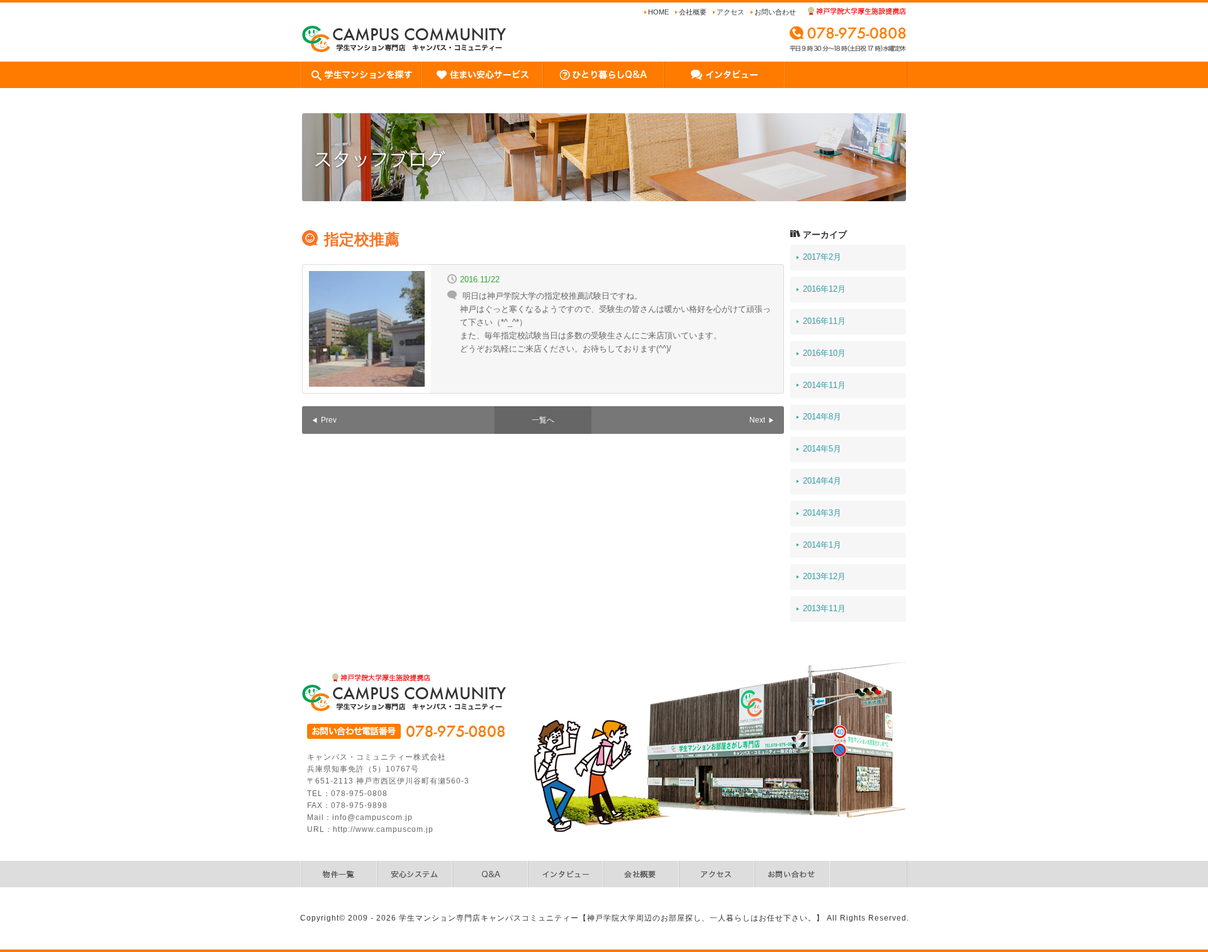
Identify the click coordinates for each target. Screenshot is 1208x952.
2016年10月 (824, 353)
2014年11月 (824, 385)
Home (658, 12)
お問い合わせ (775, 12)
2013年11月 (824, 608)
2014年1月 (822, 545)
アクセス (730, 12)
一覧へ (543, 420)
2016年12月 (824, 289)
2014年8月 (822, 416)
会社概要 (693, 12)
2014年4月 (822, 480)
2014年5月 (822, 448)
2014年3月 (822, 513)
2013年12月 (824, 576)
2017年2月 (822, 257)
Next (757, 420)
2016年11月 (824, 321)
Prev (329, 420)
